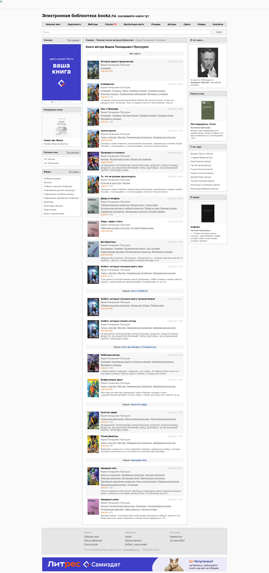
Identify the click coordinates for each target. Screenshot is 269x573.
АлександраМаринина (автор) (204, 189)
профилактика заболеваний (133, 94)
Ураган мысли (108, 130)
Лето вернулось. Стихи (203, 124)
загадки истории (149, 509)
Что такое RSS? (177, 540)
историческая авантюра (112, 509)
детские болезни (130, 115)
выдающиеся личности (136, 211)
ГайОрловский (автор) (201, 165)
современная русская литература (59, 190)
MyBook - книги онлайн (136, 544)
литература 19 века (140, 305)
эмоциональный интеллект (113, 485)
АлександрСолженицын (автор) (205, 185)
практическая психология (152, 478)
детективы (48, 202)
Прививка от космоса (113, 152)
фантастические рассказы (137, 419)
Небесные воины (110, 355)
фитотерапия (107, 248)
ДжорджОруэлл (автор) (202, 153)
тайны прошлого (132, 509)
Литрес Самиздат (133, 540)
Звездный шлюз (110, 499)
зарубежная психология (132, 475)
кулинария (106, 68)
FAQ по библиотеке (93, 540)
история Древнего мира (142, 228)
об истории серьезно (53, 206)
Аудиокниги (74, 24)
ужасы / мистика (108, 137)
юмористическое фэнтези (56, 144)
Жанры (201, 24)
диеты (125, 91)
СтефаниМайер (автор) (201, 157)
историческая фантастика (122, 506)
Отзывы (155, 24)
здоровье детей (165, 115)
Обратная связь (91, 536)
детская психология (154, 475)
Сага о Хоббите (139, 291)
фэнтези (47, 182)
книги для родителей (146, 481)
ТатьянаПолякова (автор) (202, 181)
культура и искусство (111, 183)
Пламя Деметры (109, 436)
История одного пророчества (117, 61)
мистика (122, 137)
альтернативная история (159, 506)
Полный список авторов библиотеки (115, 40)
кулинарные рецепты (122, 362)
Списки (109, 24)
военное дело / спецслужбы (144, 205)
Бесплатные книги (134, 24)
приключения (50, 210)
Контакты (218, 24)
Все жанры (74, 172)
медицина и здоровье (157, 94)
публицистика (157, 305)
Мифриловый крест (112, 379)
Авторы (172, 24)
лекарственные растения (112, 252)
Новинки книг (53, 24)
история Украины (157, 211)
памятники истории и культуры (115, 228)
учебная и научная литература (58, 186)
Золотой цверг (139, 404)
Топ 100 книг (49, 159)
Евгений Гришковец (200, 230)
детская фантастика (119, 159)
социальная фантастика (112, 419)
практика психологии (111, 478)
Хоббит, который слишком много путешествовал (128, 299)
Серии (187, 24)
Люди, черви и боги (112, 221)
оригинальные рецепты (162, 362)
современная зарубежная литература (61, 198)
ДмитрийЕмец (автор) (201, 177)
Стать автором (91, 544)
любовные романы (52, 178)
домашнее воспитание (168, 481)
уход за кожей (153, 248)
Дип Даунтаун (108, 242)
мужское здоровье (109, 94)
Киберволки (107, 84)
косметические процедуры (138, 252)
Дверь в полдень (110, 198)
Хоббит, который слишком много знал (122, 266)
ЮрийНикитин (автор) (201, 161)
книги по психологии (110, 475)
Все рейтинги (73, 152)
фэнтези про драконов (140, 159)
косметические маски (134, 248)
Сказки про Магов (53, 140)
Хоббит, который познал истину (118, 321)
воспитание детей (130, 478)
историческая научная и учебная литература (122, 208)
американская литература (139, 137)
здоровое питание (156, 91)
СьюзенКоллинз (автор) (202, 169)
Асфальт (195, 227)
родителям (132, 485)
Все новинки (73, 40)
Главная (90, 40)
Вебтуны (93, 24)
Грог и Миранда (109, 109)
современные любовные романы (59, 194)
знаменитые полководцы (112, 211)
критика (126, 183)
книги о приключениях (54, 213)
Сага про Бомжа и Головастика (139, 347)
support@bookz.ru (131, 550)
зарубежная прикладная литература (118, 481)
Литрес (128, 536)
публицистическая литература (115, 205)
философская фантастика (163, 419)
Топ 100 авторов (51, 163)
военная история (168, 208)
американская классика (164, 137)
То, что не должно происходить (118, 176)
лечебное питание (138, 91)
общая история (152, 208)
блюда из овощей (141, 362)
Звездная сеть (139, 460)
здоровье (116, 91)
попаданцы (141, 506)
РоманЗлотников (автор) (202, 173)
